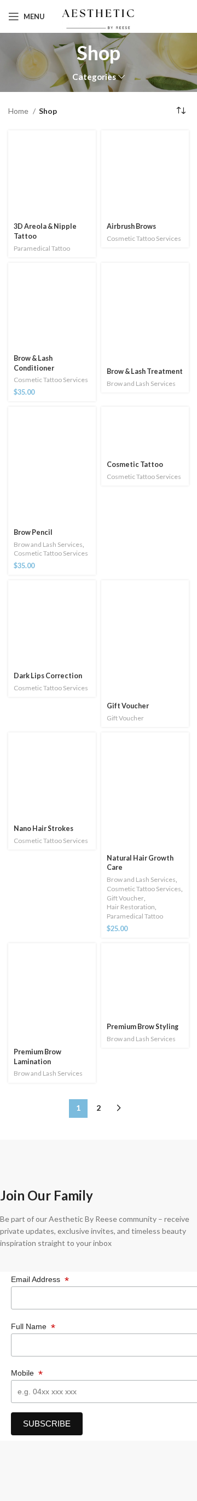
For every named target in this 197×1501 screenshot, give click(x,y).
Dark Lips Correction (48, 676)
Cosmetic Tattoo (135, 464)
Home (19, 111)
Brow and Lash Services (141, 383)
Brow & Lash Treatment (145, 371)
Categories (94, 77)
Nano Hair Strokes (43, 828)
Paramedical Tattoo (42, 248)
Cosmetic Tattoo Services (144, 238)
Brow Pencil (33, 532)
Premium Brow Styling (142, 1027)
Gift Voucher (128, 706)
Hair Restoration (131, 907)
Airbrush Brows (131, 226)
